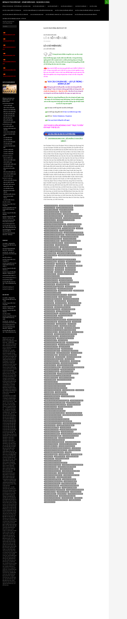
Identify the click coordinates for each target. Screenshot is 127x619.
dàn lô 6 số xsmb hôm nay (51, 361)
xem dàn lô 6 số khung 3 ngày (52, 497)
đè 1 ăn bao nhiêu (64, 361)
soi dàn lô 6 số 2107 (60, 456)
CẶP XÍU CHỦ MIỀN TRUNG (10, 180)
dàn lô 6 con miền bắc (50, 261)
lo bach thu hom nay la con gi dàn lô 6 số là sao (57, 383)
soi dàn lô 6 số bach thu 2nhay (53, 460)
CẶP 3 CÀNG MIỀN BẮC (9, 107)
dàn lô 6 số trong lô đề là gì (52, 350)
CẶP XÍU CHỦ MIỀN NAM (9, 160)
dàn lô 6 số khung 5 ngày (74, 319)
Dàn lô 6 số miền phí (78, 332)
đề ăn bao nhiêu (76, 361)
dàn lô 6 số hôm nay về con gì (72, 305)
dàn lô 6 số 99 (58, 271)
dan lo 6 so (61, 261)
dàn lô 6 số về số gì (50, 352)
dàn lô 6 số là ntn (49, 323)
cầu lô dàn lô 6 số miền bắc (52, 240)
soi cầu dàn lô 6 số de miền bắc (68, 429)
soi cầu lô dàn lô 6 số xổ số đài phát (54, 442)
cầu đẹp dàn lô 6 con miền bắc (52, 228)
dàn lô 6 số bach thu (50, 274)
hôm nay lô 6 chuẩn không (52, 371)
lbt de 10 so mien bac (50, 379)
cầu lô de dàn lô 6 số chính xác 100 (54, 242)
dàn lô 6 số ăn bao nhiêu (71, 271)
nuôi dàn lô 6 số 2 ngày (77, 400)
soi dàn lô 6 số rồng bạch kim (52, 487)
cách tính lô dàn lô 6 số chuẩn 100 (54, 222)
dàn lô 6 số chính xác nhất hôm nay (54, 286)
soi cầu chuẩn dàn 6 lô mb (51, 427)
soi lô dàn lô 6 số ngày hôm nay (75, 489)
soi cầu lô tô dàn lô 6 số (51, 444)
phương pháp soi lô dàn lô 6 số (53, 423)
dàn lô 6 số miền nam (65, 332)
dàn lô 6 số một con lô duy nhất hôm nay (65, 334)
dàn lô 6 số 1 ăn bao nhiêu (73, 261)
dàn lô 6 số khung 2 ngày (51, 313)
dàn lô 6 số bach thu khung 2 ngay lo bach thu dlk (58, 278)
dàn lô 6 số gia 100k (60, 301)
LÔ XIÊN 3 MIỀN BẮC (8, 151)
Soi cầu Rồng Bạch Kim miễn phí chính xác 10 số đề (57, 448)
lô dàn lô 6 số (79, 390)
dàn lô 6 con (48, 257)
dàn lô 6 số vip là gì (77, 352)
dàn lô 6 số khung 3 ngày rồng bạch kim (55, 319)
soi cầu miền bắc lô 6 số (51, 446)
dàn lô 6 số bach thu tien (51, 282)
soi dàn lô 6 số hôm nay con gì (52, 471)
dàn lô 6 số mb (72, 323)
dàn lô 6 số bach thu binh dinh (66, 274)
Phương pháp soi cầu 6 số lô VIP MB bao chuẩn (57, 419)
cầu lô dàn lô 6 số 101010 (51, 230)
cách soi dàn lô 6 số (50, 220)
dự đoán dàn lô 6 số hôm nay (65, 365)
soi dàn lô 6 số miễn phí (70, 481)
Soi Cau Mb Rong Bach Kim (36, 14)
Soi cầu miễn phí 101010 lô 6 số (66, 446)
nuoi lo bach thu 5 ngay (74, 404)
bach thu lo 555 (79, 205)
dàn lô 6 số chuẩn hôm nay (65, 288)
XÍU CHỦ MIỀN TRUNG (8, 200)
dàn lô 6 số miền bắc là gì (51, 325)
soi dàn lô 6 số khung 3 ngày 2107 (53, 475)
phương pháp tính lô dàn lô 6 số (72, 423)
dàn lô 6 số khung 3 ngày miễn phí (53, 317)
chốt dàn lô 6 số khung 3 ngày (53, 249)
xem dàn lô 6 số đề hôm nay (75, 493)
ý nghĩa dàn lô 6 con (75, 500)
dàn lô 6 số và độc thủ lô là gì (70, 350)
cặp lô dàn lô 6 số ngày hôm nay (53, 226)
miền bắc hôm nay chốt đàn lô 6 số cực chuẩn (57, 400)
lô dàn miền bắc (49, 392)
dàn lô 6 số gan (49, 301)
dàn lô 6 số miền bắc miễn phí (67, 325)
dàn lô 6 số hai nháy (73, 301)
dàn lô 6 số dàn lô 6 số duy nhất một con (55, 294)
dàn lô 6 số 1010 (71, 263)
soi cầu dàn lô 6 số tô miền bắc (53, 435)
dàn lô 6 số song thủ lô (51, 346)
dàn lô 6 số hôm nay (61, 303)
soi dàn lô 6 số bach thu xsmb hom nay (73, 464)
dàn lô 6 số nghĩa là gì (50, 340)
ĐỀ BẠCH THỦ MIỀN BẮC (9, 109)
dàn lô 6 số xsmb (69, 359)
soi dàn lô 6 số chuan (50, 466)
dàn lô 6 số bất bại (50, 284)
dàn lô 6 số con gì (78, 290)
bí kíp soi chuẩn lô (65, 211)
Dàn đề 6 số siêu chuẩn (50, 255)
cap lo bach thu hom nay (74, 224)
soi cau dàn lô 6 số (65, 427)
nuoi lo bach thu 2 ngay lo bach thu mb (55, 404)
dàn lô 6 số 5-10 (49, 271)
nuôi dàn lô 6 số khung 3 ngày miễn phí (55, 402)
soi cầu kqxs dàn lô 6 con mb (70, 435)
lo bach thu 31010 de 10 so (64, 379)
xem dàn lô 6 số (62, 493)
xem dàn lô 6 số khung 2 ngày (67, 495)
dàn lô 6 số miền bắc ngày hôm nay (54, 327)
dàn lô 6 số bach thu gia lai (52, 276)
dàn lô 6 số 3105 (60, 269)
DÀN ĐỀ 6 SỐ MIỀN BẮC (9, 116)
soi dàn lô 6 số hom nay (67, 468)
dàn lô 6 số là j (77, 321)
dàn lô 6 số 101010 (49, 265)
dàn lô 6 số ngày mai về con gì (65, 338)
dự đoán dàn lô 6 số (50, 365)
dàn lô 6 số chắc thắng (63, 284)
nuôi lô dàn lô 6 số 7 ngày (65, 406)
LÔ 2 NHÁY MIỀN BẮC (8, 126)
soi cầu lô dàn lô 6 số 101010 (66, 437)
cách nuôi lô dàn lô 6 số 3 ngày (72, 218)
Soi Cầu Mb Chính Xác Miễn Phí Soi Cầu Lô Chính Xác (15, 14)
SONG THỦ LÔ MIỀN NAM (9, 174)
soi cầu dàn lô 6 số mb (67, 431)
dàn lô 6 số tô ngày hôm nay (52, 348)
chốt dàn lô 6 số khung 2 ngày (68, 247)
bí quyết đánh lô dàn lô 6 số (71, 213)
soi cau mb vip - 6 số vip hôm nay (68, 444)
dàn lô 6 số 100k (61, 263)
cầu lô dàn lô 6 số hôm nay (52, 236)
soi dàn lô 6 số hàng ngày (51, 468)
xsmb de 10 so (78, 497)
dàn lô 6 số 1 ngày (49, 263)
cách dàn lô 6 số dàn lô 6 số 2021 (53, 218)
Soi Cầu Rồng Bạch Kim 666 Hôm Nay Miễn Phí (86, 14)
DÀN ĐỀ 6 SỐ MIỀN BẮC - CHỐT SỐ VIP (66, 253)
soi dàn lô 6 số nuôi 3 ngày (69, 483)
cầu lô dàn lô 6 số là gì (70, 238)
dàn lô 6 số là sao (61, 323)
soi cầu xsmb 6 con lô (74, 450)
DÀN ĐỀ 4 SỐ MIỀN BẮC (9, 113)
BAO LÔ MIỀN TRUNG (8, 182)
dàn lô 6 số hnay (49, 303)
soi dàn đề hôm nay (64, 454)
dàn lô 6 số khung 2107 (51, 315)
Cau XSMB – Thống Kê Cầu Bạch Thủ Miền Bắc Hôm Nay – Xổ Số (9, 245)
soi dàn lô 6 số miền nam (69, 479)
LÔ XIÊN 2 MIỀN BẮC (8, 149)
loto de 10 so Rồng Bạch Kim (52, 396)
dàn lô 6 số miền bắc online (72, 327)
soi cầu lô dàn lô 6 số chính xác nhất (54, 439)
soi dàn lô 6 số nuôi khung (52, 485)
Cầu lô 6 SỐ (79, 228)
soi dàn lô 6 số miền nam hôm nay (53, 481)
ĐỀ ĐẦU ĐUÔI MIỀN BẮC (9, 122)
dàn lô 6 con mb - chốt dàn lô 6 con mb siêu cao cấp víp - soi (60, 259)
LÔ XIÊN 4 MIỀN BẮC (8, 153)
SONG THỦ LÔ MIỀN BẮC (9, 132)
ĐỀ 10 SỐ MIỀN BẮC (8, 120)
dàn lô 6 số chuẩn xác (50, 290)
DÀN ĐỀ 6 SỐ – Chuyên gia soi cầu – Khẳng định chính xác (59, 251)
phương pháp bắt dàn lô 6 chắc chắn (54, 412)
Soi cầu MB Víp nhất (52, 6)
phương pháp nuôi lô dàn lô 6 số (53, 417)
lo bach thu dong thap (51, 381)
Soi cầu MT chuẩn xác (80, 6)
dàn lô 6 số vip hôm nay (63, 352)
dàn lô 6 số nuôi (63, 340)
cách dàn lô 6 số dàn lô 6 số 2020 (73, 215)
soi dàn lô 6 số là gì (50, 477)
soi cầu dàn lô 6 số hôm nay (52, 431)
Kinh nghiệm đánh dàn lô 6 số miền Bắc (68, 373)
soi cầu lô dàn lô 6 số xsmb (73, 442)
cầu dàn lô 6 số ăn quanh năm (72, 226)
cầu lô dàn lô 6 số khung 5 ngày (53, 238)
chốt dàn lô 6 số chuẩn (62, 245)
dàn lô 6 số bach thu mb (51, 280)
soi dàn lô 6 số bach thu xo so (52, 464)
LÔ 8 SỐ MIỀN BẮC (7, 144)
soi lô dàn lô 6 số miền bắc (69, 487)
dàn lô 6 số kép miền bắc (68, 309)
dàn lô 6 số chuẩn (70, 286)
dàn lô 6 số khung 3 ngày (65, 315)
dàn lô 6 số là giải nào (64, 321)
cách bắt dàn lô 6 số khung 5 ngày (54, 215)
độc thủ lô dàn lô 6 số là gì (52, 363)
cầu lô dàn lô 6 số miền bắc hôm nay (70, 240)
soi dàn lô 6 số (48, 456)
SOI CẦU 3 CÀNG (93, 6)
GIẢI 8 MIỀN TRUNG (8, 186)
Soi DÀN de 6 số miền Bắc (51, 454)
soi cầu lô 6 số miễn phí (51, 437)
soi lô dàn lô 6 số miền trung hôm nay (55, 489)
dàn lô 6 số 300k (49, 269)
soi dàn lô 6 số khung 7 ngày (71, 475)
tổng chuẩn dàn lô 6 (50, 493)
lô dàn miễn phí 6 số (61, 392)
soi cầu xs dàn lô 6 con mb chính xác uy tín (56, 450)
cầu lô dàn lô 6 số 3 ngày (66, 230)
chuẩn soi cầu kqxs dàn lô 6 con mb (72, 249)
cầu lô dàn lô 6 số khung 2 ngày (69, 236)
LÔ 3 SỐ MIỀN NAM (8, 166)
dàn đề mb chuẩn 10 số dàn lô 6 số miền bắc (70, 255)
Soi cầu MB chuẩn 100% (38, 6)
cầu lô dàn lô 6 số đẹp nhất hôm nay (54, 234)
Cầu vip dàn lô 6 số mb (70, 242)
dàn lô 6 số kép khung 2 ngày (62, 307)
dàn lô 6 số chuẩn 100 (50, 288)
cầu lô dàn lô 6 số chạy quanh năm (73, 232)
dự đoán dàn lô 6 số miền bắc (52, 367)
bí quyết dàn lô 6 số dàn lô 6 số (53, 213)
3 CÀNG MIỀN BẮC (7, 105)
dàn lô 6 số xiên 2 (49, 356)
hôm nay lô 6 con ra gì (67, 371)
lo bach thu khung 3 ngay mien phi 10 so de (56, 388)
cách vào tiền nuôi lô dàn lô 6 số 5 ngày (55, 224)
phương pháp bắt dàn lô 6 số (74, 412)
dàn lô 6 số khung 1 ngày (63, 311)
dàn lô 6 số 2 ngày (61, 265)
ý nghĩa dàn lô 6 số (50, 502)
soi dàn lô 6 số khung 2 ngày (66, 473)
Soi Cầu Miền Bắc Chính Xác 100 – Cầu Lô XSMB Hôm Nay (59, 14)
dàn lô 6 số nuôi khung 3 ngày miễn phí (55, 342)
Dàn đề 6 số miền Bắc (50, 253)
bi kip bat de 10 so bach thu (52, 211)
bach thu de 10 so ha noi (51, 205)
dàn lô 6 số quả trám (72, 342)
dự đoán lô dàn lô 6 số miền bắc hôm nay (73, 367)
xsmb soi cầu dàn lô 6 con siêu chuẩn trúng (56, 500)
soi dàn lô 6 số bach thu (62, 458)
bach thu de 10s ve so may (66, 205)
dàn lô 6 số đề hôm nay (51, 296)
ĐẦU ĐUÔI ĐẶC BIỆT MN (9, 172)
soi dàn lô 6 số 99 (49, 458)
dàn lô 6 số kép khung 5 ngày (52, 309)
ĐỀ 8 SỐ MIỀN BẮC (7, 118)
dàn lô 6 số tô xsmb (67, 348)
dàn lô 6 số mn (48, 334)
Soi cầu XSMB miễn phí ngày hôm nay (54, 452)
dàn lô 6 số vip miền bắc (51, 354)
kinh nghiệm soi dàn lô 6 (51, 377)
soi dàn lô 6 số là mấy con (64, 477)
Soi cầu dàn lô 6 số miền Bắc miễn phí (71, 433)
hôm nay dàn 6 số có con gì (52, 369)
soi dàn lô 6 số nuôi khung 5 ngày (69, 485)
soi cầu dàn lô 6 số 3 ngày (51, 429)
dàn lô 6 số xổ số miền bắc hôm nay (54, 359)
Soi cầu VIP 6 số (76, 448)
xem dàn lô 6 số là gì (67, 497)
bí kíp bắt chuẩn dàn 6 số (66, 209)
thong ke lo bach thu (63, 491)
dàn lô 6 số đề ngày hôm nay (71, 298)
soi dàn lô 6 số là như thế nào (53, 479)
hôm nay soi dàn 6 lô (50, 373)
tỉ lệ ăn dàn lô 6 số (76, 491)
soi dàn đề (68, 452)
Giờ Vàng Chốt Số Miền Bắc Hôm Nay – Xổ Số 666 (14, 18)
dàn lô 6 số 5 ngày (70, 269)
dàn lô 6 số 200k (49, 267)
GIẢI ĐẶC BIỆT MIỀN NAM (9, 164)
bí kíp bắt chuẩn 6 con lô (51, 209)
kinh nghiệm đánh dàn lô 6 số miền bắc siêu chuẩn (57, 375)
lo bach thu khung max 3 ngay (53, 390)
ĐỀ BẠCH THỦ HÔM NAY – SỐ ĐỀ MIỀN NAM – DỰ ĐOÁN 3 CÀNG (26, 2)
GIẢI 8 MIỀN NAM (7, 162)
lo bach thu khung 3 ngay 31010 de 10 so (55, 386)
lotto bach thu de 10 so (68, 396)
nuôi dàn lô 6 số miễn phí (73, 402)
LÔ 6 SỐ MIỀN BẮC (56, 38)
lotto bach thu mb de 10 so (52, 398)
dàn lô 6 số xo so (60, 356)
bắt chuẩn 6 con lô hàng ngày (65, 207)
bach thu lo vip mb (50, 207)
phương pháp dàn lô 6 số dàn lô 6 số (72, 415)
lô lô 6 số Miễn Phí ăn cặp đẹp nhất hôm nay (56, 394)
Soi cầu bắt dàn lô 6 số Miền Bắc (65, 425)
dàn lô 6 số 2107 (60, 267)
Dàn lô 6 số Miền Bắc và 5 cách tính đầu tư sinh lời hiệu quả (60, 330)
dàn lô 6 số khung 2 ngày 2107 (67, 313)
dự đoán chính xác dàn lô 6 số (69, 363)
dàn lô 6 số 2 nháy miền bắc (75, 265)
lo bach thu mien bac (68, 390)
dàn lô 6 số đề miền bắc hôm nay (53, 298)
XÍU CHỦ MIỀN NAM (8, 176)
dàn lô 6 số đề (72, 294)
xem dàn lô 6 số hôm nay (51, 495)
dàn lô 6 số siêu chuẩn (50, 344)
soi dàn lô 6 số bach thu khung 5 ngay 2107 (56, 462)
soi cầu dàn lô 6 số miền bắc (52, 433)
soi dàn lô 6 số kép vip (50, 473)
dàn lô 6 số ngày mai (50, 338)
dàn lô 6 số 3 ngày (70, 267)
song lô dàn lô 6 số (50, 491)
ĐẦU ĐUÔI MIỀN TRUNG (9, 194)
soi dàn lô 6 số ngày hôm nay (52, 483)
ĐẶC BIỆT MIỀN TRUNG (9, 184)
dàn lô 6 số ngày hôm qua (67, 336)
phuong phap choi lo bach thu (53, 415)
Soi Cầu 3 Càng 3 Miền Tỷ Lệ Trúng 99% (12, 10)
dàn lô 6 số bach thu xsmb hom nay (69, 282)
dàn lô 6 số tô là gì (64, 346)
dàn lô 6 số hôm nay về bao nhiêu (53, 305)
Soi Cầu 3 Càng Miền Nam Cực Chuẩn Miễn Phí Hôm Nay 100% (38, 10)
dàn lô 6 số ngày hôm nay (51, 336)
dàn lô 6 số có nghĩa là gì (65, 290)
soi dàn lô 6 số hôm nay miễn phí (71, 471)
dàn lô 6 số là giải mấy (51, 321)
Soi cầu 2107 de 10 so (50, 425)
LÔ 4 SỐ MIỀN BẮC (7, 137)
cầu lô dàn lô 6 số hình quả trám (74, 234)
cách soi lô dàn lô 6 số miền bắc (66, 220)
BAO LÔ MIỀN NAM (8, 158)
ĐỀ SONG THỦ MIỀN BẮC (9, 111)
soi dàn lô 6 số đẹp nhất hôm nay (66, 466)
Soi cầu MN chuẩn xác (66, 6)
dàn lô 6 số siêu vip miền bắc (66, 344)
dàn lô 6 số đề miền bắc (65, 296)
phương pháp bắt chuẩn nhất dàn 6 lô (55, 410)
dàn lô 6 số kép (49, 307)
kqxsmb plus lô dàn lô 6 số (67, 377)
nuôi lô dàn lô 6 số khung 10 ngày (53, 408)
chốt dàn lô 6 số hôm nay (51, 247)
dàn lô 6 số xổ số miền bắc (74, 356)
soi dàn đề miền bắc (77, 454)
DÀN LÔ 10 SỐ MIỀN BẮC (9, 141)
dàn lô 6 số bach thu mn (66, 280)
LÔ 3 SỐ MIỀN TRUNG (8, 188)
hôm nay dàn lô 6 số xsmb (67, 369)
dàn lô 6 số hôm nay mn (75, 303)
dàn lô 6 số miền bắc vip (51, 332)
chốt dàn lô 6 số (49, 245)
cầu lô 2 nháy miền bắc (68, 228)
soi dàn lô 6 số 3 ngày (72, 456)
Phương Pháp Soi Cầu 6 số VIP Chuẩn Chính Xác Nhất (58, 421)
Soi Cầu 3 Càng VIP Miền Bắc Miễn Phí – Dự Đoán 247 (87, 10)
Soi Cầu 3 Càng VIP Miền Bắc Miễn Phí (64, 10)
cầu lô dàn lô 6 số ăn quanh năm (53, 232)
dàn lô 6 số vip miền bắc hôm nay (68, 354)
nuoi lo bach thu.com (50, 406)
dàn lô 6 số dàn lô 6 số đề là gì (53, 292)
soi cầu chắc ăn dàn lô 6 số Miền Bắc (61, 134)
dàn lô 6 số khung (49, 311)
